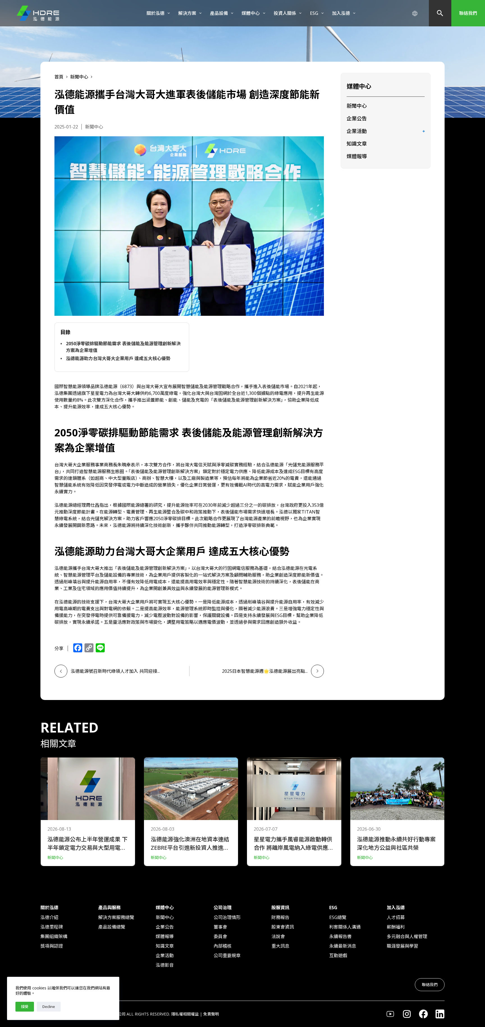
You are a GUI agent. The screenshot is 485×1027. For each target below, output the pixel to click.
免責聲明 (211, 1014)
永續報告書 (340, 936)
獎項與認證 (51, 946)
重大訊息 (280, 946)
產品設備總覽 (111, 927)
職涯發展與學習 (402, 946)
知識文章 (357, 143)
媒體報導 (357, 156)
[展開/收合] (423, 131)
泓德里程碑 (51, 927)
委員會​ (220, 936)
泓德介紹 (49, 917)
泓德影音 (165, 965)
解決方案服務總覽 (116, 917)
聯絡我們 (468, 13)
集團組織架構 (53, 936)
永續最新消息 (342, 946)
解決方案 (187, 13)
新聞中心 (357, 105)
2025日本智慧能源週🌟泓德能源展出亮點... (265, 671)
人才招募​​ (396, 917)
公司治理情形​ (227, 917)
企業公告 (357, 118)
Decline (48, 1006)
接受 (24, 1006)
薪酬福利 (396, 927)
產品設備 (219, 13)
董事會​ (220, 927)
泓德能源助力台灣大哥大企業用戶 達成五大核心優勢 (118, 358)
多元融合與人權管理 (407, 936)
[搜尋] (440, 13)
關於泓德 (155, 13)
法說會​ (278, 936)
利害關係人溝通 (345, 927)
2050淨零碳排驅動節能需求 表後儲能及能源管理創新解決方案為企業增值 (123, 346)
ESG (314, 13)
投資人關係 (285, 13)
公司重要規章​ (227, 955)
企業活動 (357, 131)
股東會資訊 (282, 927)
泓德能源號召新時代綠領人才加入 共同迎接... (115, 671)
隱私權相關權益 (185, 1014)
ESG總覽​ (337, 917)
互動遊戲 (338, 955)
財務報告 (280, 917)
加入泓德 (341, 13)
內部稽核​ (223, 946)
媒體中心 (251, 13)
